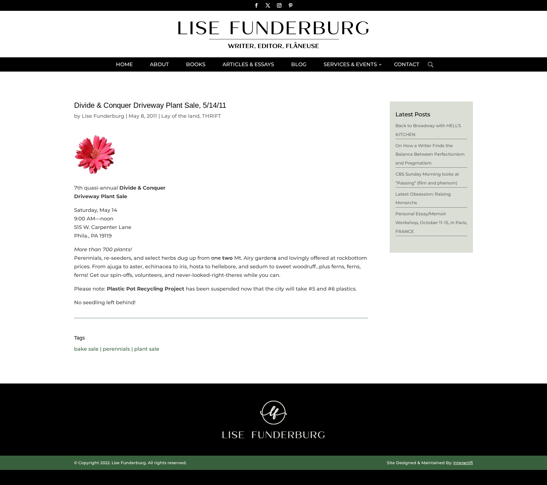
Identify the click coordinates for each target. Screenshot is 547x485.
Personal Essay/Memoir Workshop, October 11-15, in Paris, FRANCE (431, 222)
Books (195, 65)
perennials (116, 349)
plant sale (146, 349)
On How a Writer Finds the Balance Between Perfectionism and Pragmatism (430, 154)
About (159, 65)
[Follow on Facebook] (256, 5)
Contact (406, 65)
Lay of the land (180, 116)
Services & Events (350, 65)
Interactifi (463, 462)
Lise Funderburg (103, 116)
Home (124, 65)
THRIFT (211, 116)
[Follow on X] (267, 5)
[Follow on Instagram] (279, 5)
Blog (299, 65)
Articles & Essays (248, 65)
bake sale (86, 349)
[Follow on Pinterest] (290, 5)
